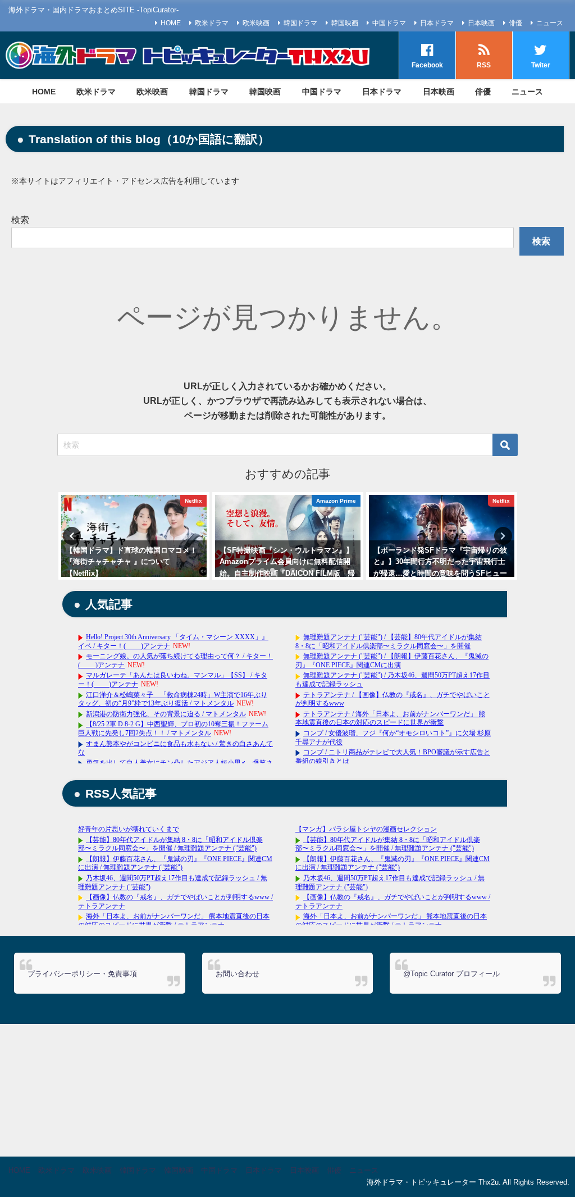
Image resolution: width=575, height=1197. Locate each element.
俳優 (515, 23)
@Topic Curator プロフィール (451, 974)
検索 (20, 220)
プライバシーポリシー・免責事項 (82, 974)
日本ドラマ (437, 23)
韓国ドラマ (300, 23)
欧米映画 (256, 23)
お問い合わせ (237, 974)
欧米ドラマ (212, 23)
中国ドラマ (389, 23)
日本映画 (481, 23)
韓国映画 (344, 23)
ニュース (549, 23)
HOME (171, 23)
